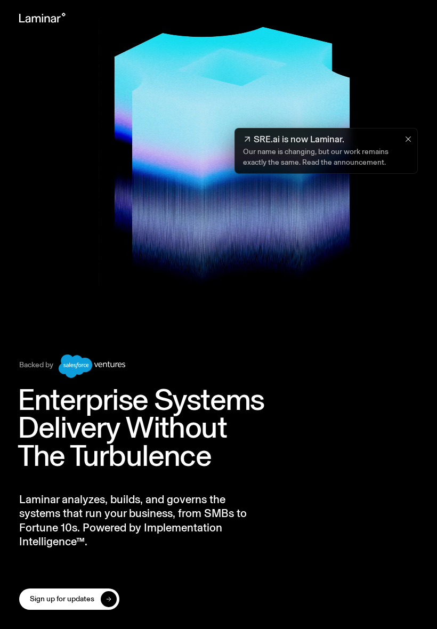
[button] (69, 599)
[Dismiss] (408, 139)
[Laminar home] (42, 18)
